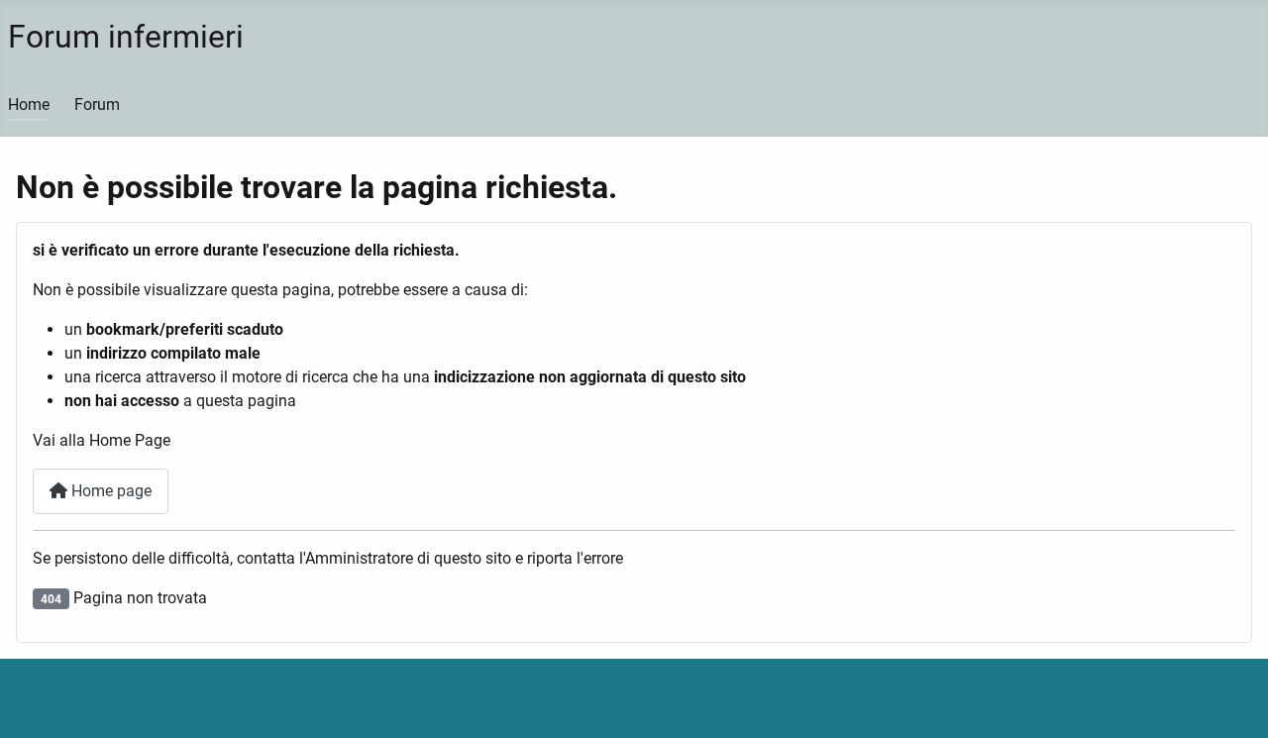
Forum (97, 104)
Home (29, 104)
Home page (109, 490)
